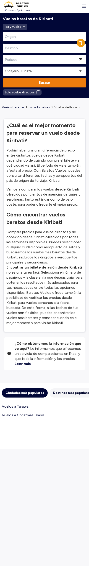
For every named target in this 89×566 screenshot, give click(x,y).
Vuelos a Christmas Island (23, 415)
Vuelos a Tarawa (15, 406)
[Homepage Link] (16, 4)
